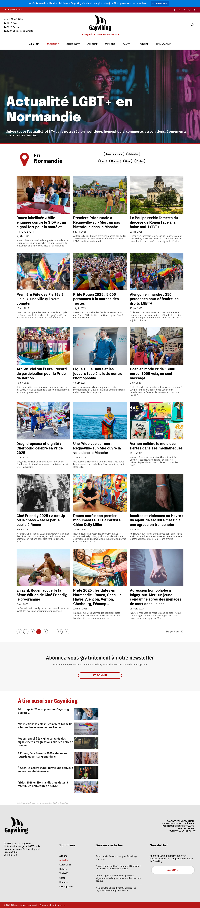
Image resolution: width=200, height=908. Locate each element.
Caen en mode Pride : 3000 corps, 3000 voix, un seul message (152, 373)
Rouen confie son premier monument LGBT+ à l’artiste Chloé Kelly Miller (96, 520)
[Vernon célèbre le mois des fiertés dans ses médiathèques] (156, 420)
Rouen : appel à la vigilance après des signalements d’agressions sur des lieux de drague (45, 742)
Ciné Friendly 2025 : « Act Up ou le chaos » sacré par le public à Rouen (41, 520)
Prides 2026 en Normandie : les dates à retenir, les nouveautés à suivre (43, 784)
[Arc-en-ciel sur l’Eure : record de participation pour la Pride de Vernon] (43, 346)
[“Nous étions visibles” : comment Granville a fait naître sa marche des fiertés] (86, 729)
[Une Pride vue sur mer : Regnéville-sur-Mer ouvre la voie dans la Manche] (100, 420)
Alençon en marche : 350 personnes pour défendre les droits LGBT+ (154, 299)
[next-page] (66, 631)
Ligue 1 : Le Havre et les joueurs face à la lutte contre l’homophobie (97, 373)
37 (59, 631)
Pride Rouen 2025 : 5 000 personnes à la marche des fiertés (96, 299)
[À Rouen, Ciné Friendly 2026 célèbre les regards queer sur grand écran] (86, 758)
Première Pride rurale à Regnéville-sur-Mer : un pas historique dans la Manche (96, 222)
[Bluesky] (189, 10)
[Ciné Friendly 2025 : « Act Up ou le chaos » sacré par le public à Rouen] (43, 493)
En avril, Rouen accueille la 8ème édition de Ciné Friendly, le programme (42, 595)
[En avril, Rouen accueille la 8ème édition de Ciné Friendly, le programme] (43, 567)
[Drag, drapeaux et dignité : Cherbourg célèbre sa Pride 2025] (43, 420)
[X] (184, 10)
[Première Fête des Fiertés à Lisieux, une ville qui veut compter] (43, 271)
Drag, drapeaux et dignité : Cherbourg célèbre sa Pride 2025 (40, 448)
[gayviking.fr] (16, 825)
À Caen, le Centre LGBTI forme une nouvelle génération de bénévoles (45, 769)
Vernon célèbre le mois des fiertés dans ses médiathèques (156, 445)
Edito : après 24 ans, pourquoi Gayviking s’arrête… (43, 711)
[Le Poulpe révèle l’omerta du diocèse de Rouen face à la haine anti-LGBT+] (156, 195)
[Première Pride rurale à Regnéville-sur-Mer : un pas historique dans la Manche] (100, 195)
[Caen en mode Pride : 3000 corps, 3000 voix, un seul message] (156, 346)
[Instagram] (179, 10)
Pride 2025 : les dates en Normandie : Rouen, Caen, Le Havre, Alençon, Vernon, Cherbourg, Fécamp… (97, 597)
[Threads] (194, 10)
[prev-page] (19, 631)
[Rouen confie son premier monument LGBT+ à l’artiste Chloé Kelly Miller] (100, 493)
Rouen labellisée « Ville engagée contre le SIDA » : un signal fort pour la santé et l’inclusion (41, 224)
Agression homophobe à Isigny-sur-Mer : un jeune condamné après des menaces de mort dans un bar (155, 597)
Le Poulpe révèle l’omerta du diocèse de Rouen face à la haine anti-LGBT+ (154, 222)
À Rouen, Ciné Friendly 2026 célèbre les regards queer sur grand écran (42, 755)
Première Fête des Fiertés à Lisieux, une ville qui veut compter (40, 299)
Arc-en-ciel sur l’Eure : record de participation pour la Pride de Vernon (42, 373)
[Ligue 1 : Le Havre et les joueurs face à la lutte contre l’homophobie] (100, 346)
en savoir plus (159, 3)
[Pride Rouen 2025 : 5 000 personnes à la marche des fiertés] (100, 271)
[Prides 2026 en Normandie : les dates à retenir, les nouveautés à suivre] (86, 787)
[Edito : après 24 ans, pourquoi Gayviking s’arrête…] (86, 714)
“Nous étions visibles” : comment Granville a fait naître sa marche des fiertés (45, 725)
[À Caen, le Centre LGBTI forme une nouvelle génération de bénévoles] (86, 772)
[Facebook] (174, 10)
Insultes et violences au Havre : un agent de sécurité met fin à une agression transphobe (156, 520)
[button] (192, 25)
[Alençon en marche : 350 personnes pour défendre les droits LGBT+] (156, 271)
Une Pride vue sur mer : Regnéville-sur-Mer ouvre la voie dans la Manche (97, 448)
